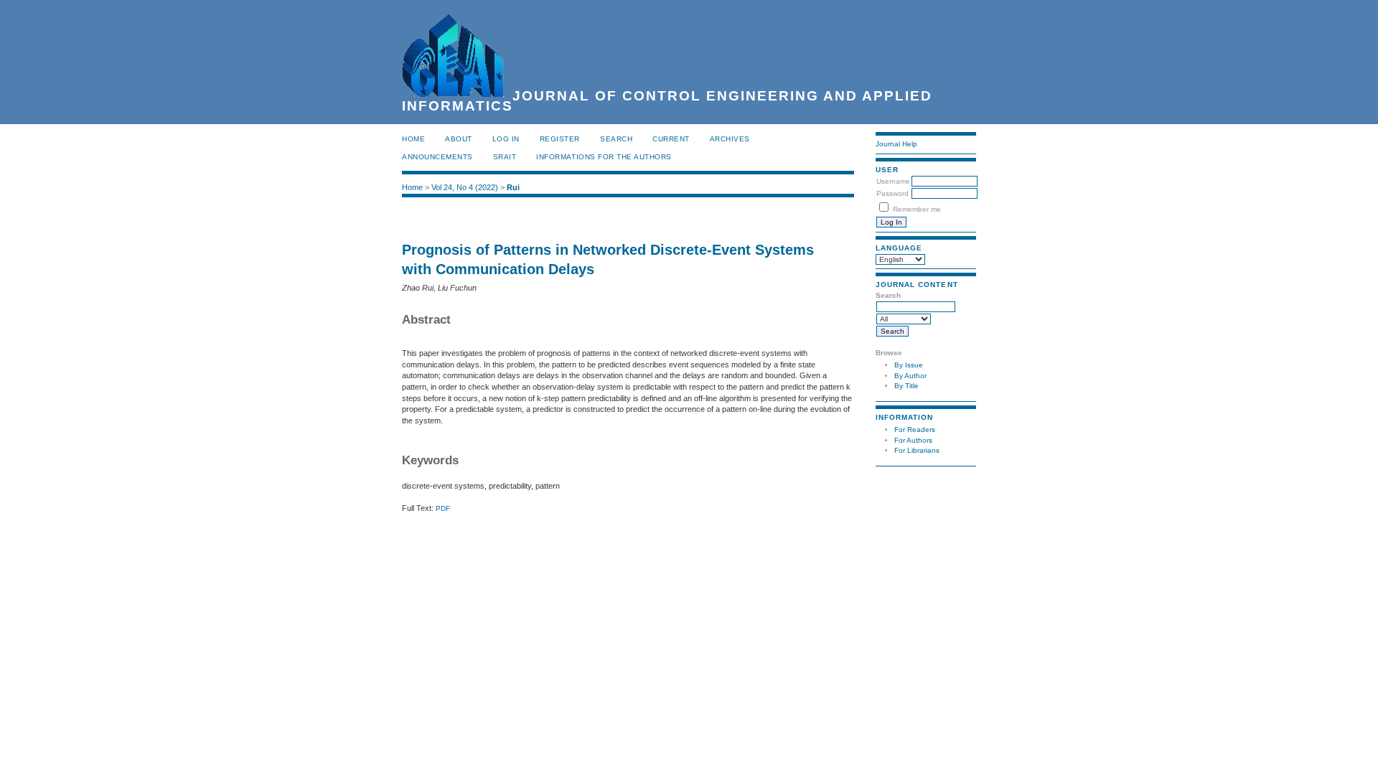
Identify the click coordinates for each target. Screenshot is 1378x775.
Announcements (437, 157)
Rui (513, 187)
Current (671, 139)
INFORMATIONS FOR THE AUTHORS (604, 157)
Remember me (917, 209)
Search (616, 139)
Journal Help (896, 144)
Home (413, 139)
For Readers (914, 429)
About (458, 139)
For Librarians (916, 450)
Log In (506, 139)
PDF (443, 508)
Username (893, 181)
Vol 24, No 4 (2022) (464, 187)
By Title (906, 386)
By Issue (908, 365)
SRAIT (505, 157)
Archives (730, 139)
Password (892, 193)
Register (560, 139)
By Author (910, 376)
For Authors (913, 440)
